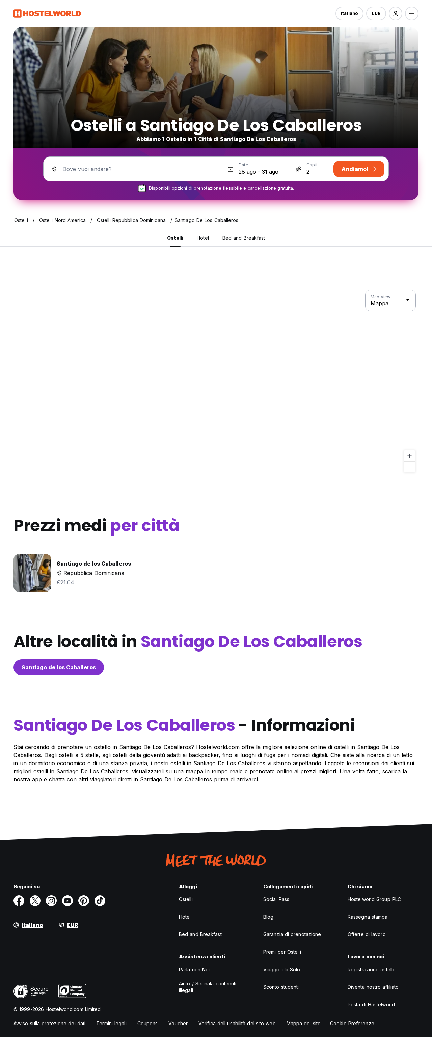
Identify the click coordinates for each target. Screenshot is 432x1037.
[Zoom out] (409, 466)
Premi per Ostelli (282, 952)
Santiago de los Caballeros (59, 667)
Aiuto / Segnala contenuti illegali (208, 987)
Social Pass (276, 899)
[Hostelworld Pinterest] (83, 900)
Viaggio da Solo (281, 969)
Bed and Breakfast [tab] (243, 238)
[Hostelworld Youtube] (67, 900)
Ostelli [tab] (175, 238)
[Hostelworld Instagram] (51, 900)
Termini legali (111, 1023)
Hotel (185, 917)
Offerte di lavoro (367, 934)
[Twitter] (35, 900)
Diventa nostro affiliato (373, 987)
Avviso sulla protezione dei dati (49, 1023)
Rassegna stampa (368, 917)
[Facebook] (19, 900)
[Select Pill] (395, 13)
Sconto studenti (281, 987)
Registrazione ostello (372, 969)
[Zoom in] (409, 455)
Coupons (147, 1023)
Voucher (178, 1023)
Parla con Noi (194, 969)
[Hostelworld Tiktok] (99, 900)
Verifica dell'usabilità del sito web (237, 1023)
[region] (216, 381)
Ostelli (186, 899)
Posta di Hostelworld (371, 1004)
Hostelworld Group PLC (374, 899)
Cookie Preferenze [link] (352, 1023)
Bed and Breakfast (200, 934)
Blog (268, 917)
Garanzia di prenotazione (292, 934)
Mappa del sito (304, 1023)
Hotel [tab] (203, 238)
